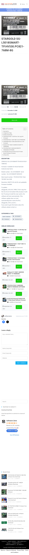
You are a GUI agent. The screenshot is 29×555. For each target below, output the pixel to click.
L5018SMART (17, 216)
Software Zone (11, 421)
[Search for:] (26, 4)
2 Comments (17, 478)
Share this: (6, 155)
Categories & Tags (7, 133)
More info (14, 120)
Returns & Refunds (11, 550)
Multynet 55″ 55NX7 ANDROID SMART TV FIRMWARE (13, 145)
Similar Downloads (7, 134)
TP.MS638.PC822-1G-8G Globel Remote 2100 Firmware (13, 142)
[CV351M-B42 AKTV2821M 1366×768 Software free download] (4, 476)
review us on (11, 430)
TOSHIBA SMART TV (16, 543)
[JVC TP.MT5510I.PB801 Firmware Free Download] (4, 508)
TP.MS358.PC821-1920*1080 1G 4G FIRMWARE (14, 139)
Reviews (8, 543)
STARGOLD (6, 219)
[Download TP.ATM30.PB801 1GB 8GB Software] (4, 492)
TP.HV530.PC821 (18, 219)
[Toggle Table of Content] (24, 129)
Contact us (4, 541)
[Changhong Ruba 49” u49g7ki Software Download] (4, 484)
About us (3, 550)
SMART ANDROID (6, 216)
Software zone (14, 547)
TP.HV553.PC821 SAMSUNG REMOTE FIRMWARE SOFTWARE (12, 148)
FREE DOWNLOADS (21, 541)
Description (6, 131)
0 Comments (19, 486)
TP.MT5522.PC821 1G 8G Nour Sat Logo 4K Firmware (13, 137)
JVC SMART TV (20, 544)
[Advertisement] (14, 69)
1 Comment (19, 524)
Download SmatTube (6, 410)
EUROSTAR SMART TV (10, 544)
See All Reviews (14, 435)
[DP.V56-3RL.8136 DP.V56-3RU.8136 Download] (4, 522)
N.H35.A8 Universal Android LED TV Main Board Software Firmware (13, 152)
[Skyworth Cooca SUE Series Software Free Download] (4, 500)
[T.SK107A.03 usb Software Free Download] (4, 530)
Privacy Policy (20, 550)
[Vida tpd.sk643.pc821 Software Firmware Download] (4, 515)
